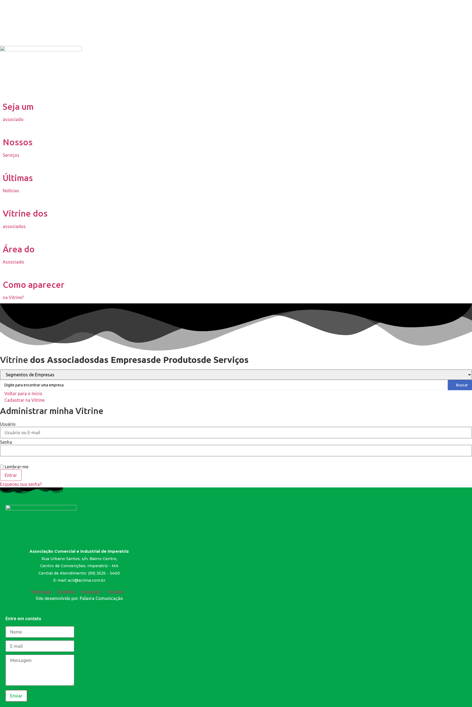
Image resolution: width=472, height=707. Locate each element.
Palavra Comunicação (101, 598)
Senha (6, 442)
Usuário (8, 424)
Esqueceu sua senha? (21, 484)
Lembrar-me (16, 467)
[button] (21, 393)
